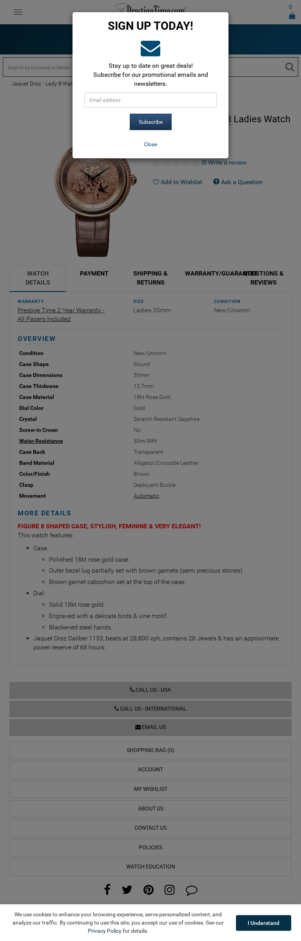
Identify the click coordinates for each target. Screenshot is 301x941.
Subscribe (150, 122)
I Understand (263, 923)
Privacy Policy (104, 931)
